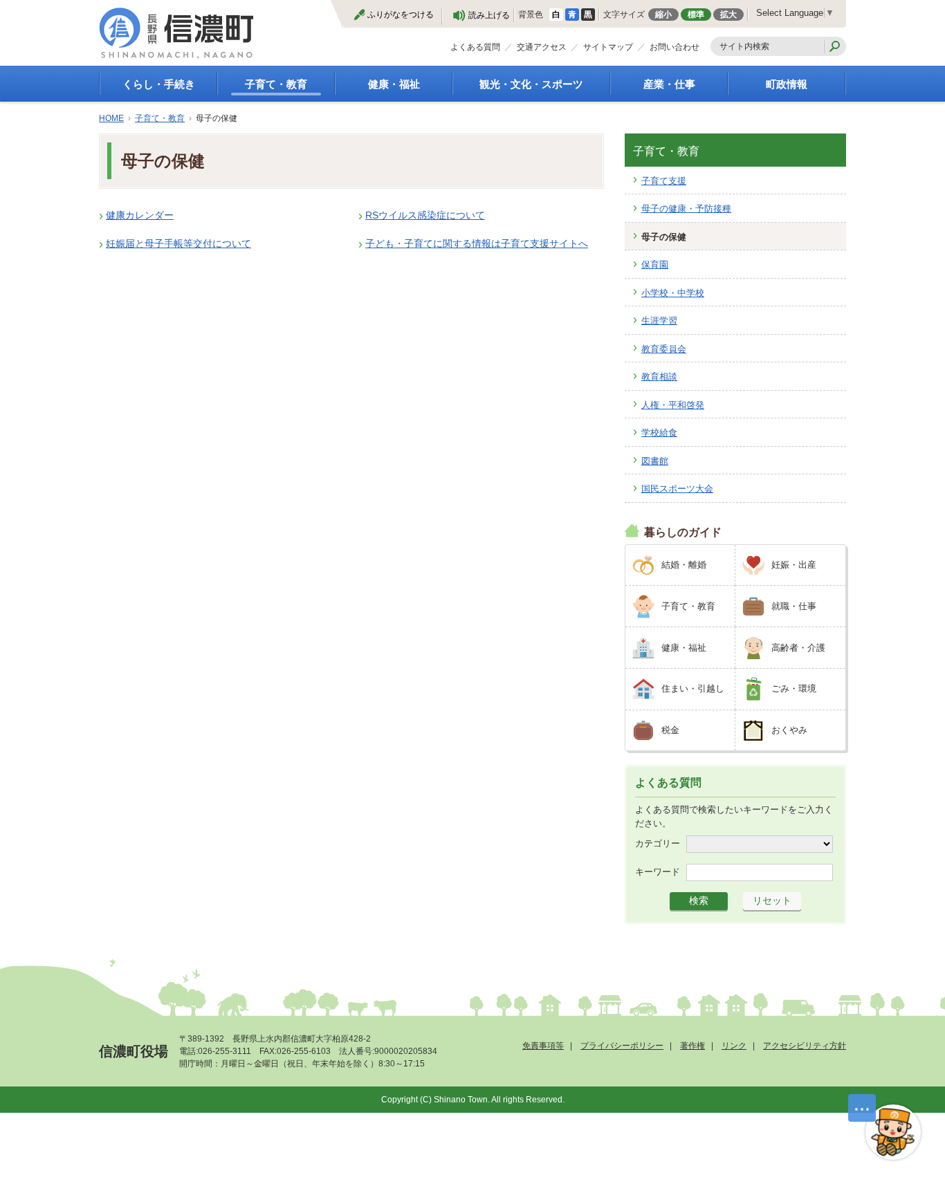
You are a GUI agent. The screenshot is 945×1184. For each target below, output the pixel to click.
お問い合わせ (674, 47)
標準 (696, 14)
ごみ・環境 (793, 688)
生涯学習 (659, 320)
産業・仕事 (669, 84)
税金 (670, 730)
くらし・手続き (158, 84)
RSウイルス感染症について (425, 215)
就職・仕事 (793, 606)
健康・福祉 (394, 84)
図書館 (654, 461)
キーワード (657, 872)
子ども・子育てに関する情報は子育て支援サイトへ (476, 243)
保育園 (654, 264)
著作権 (692, 1046)
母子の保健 (663, 237)
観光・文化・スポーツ (531, 84)
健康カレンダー (140, 215)
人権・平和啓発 (672, 405)
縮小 (663, 14)
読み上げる (489, 15)
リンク (734, 1046)
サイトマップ (608, 47)
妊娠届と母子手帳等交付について (178, 243)
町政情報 (786, 84)
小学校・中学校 (672, 293)
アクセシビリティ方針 (804, 1046)
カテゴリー (657, 843)
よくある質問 (475, 47)
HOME (111, 118)
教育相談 (659, 376)
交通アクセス (542, 47)
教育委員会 (663, 349)
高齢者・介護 (798, 647)
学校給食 (659, 432)
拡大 (728, 14)
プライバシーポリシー (621, 1046)
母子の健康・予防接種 (686, 208)
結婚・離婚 (683, 564)
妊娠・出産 (793, 564)
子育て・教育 (276, 84)
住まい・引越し (692, 688)
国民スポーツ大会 (677, 488)
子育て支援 (663, 181)
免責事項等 (543, 1046)
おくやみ (789, 730)
